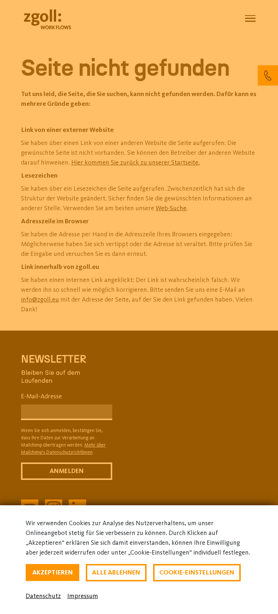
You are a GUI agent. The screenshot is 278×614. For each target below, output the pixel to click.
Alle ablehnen (116, 572)
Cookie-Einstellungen (196, 572)
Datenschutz (43, 596)
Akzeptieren (52, 572)
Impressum (82, 596)
